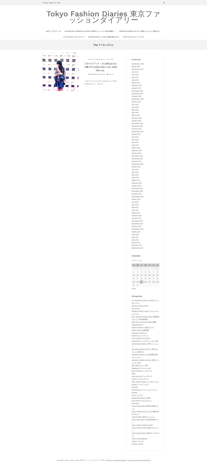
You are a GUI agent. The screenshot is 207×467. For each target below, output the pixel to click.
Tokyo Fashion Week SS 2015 (142, 425)
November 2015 (137, 126)
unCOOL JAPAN (137, 444)
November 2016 (137, 93)
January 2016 (136, 120)
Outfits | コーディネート (140, 379)
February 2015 (137, 150)
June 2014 (135, 172)
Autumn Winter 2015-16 (140, 306)
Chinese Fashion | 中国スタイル (143, 327)
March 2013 (136, 213)
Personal (135, 387)
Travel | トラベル (137, 441)
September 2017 (138, 69)
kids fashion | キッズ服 (140, 365)
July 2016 (135, 104)
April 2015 (135, 145)
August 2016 (136, 101)
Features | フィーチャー (140, 335)
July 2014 (135, 169)
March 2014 (136, 180)
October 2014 (136, 161)
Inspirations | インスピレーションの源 (145, 341)
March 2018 (136, 66)
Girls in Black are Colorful (141, 338)
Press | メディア (137, 395)
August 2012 (136, 231)
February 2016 (137, 118)
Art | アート (136, 303)
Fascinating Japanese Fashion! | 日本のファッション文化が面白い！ (90, 31)
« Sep (134, 288)
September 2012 (137, 229)
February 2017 (137, 85)
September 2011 (137, 248)
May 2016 (135, 110)
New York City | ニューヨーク (142, 376)
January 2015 (136, 153)
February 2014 (137, 183)
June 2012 (135, 234)
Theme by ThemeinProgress (116, 460)
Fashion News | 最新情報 (140, 330)
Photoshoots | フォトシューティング (145, 390)
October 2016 (136, 96)
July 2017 (135, 72)
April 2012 (135, 240)
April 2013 (135, 210)
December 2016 (137, 91)
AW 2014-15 (136, 308)
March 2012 (136, 242)
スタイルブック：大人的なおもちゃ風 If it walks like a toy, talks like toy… (100, 67)
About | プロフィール (53, 31)
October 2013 (136, 193)
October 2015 (136, 128)
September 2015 (137, 131)
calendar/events (137, 325)
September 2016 (138, 99)
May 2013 (135, 207)
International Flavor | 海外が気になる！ (104, 37)
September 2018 (138, 64)
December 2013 (137, 188)
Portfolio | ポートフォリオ (133, 37)
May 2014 (135, 175)
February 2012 (137, 245)
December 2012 (137, 221)
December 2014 (137, 156)
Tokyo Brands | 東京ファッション (143, 417)
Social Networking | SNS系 (141, 398)
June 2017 (135, 74)
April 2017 (135, 80)
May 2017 (135, 77)
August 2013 (136, 199)
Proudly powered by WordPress (138, 460)
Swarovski (135, 403)
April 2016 (135, 112)
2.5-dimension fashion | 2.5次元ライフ (145, 300)
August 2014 (136, 166)
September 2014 (137, 164)
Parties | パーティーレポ (140, 384)
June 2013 (135, 204)
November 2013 (137, 191)
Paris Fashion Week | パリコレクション (145, 382)
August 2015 (136, 134)
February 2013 (137, 215)
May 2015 (135, 142)
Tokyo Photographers (139, 438)
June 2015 (135, 139)
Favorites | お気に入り (139, 333)
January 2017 (136, 88)
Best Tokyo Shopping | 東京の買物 (144, 322)
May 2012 (135, 237)
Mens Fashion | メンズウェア (142, 371)
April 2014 (135, 177)
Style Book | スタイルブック (74, 37)
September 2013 (137, 196)
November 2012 (137, 223)
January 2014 (136, 185)
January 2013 (136, 218)
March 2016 (136, 115)
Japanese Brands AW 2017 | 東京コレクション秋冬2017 (139, 31)
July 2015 (135, 137)
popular (134, 392)
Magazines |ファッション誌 (141, 368)
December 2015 (137, 123)
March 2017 (136, 82)
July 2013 (135, 202)
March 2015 (136, 147)
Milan (133, 373)
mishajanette (100, 59)
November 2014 (137, 158)
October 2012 (136, 226)
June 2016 (135, 107)
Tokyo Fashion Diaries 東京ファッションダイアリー (103, 16)
